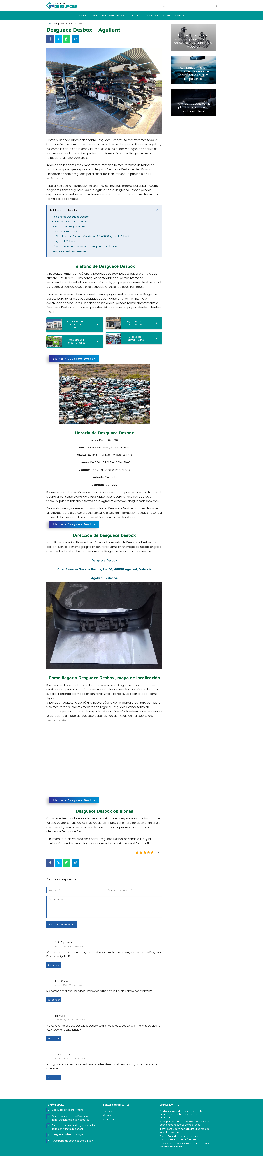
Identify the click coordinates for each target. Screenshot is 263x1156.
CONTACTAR (151, 15)
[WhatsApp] (66, 39)
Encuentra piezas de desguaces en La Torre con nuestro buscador (73, 1127)
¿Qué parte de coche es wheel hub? (72, 1140)
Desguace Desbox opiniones (69, 251)
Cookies (107, 1115)
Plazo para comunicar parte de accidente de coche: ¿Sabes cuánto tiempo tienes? (184, 1123)
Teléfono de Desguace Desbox (70, 217)
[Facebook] (50, 39)
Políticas (107, 1111)
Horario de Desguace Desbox (69, 221)
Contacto (108, 1119)
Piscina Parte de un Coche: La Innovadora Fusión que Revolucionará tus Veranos (182, 1138)
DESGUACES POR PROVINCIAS (107, 15)
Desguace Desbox (66, 231)
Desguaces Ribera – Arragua (68, 1134)
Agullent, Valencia (66, 241)
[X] (58, 39)
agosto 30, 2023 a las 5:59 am (70, 1019)
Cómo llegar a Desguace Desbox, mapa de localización (85, 246)
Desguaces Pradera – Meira (67, 1109)
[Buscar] (216, 6)
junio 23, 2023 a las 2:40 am (69, 946)
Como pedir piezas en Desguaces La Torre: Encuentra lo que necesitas (72, 1117)
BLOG (135, 15)
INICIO (82, 15)
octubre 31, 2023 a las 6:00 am (70, 1058)
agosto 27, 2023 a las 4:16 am (70, 985)
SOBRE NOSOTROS (173, 15)
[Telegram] (75, 39)
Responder (54, 965)
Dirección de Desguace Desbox (70, 226)
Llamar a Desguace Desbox (74, 358)
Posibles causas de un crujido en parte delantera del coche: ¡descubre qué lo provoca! (181, 1114)
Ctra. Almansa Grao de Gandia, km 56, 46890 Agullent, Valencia (93, 236)
